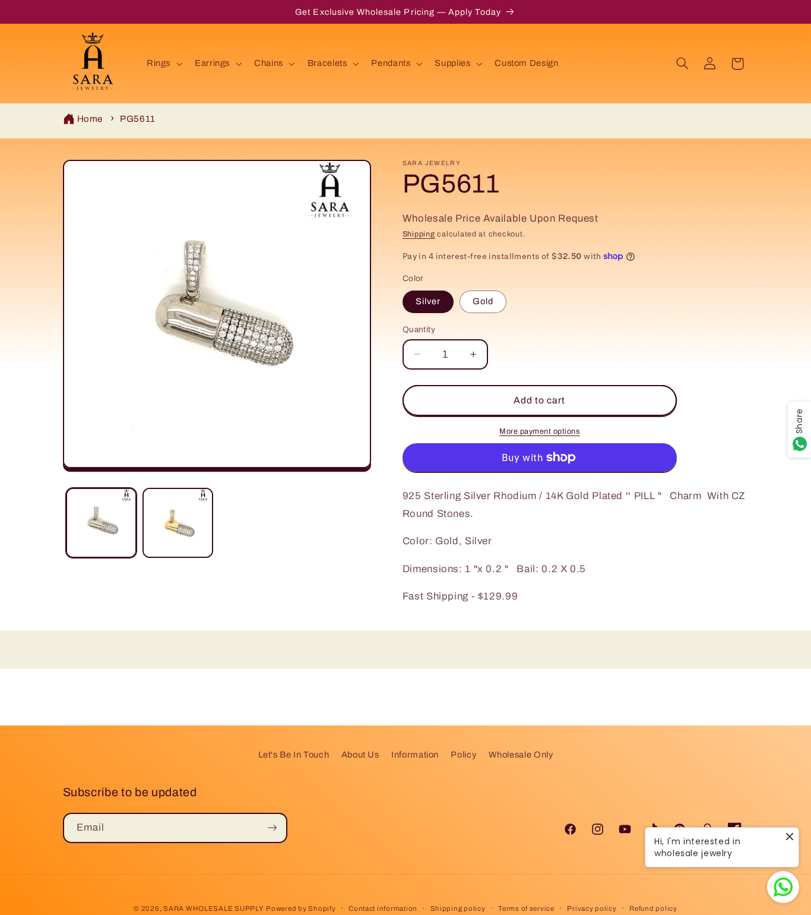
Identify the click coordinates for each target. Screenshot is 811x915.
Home (90, 119)
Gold (483, 301)
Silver (428, 301)
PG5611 (138, 119)
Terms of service (526, 908)
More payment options (539, 431)
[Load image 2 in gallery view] (177, 523)
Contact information (383, 908)
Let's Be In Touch (294, 754)
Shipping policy (458, 908)
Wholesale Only (521, 754)
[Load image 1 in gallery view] (101, 523)
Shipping (419, 234)
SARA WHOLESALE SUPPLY (213, 908)
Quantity (419, 328)
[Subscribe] (272, 827)
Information (415, 754)
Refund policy (653, 908)
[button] (163, 64)
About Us (360, 754)
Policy (463, 754)
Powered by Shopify (300, 908)
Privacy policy (591, 908)
